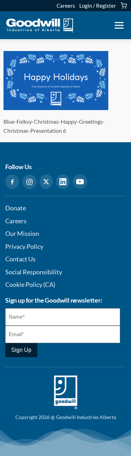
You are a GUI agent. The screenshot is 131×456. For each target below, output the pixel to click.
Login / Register (97, 5)
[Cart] (124, 5)
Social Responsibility (33, 272)
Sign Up (21, 350)
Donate (15, 208)
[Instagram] (29, 181)
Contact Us (20, 259)
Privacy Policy (24, 246)
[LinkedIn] (63, 181)
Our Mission (22, 233)
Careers (66, 5)
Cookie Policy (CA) (30, 284)
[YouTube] (80, 181)
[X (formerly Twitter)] (46, 181)
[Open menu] (119, 25)
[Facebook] (12, 181)
